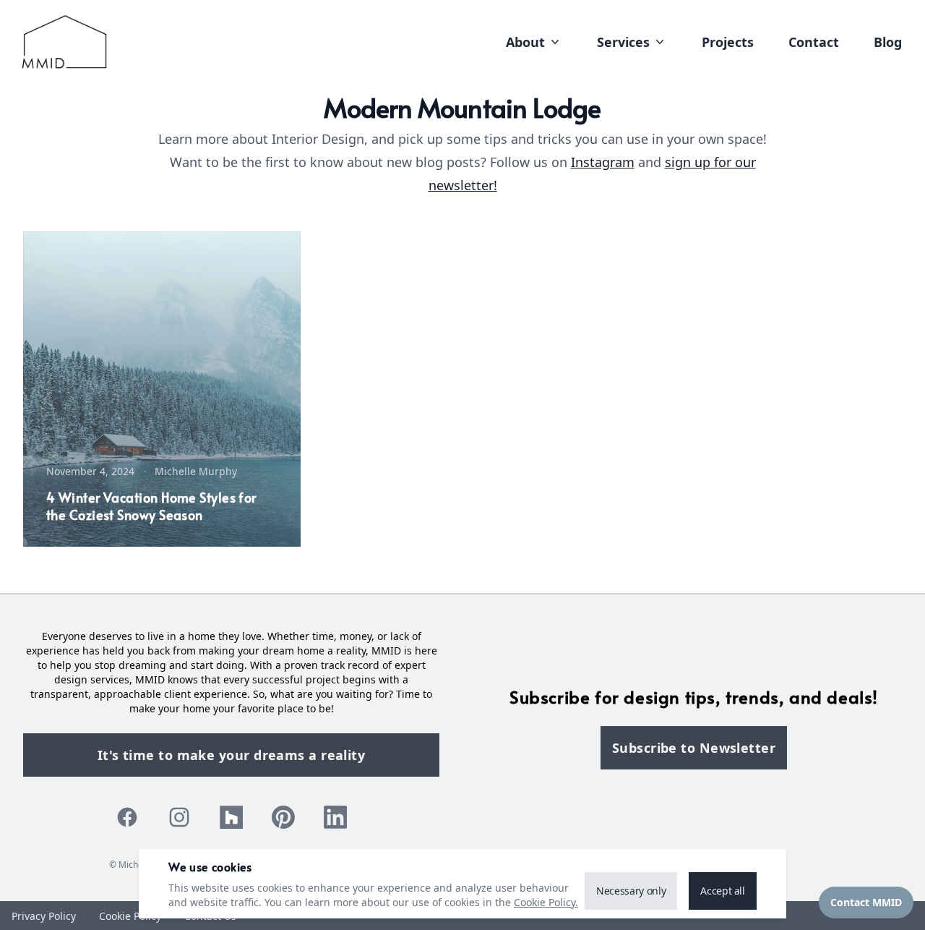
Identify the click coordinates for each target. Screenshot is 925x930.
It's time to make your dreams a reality (232, 755)
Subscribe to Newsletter (693, 747)
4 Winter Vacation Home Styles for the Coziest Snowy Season (151, 506)
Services (623, 42)
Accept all (722, 890)
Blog (888, 42)
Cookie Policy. (546, 902)
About (525, 42)
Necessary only (631, 890)
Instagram (602, 162)
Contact (813, 42)
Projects (728, 42)
